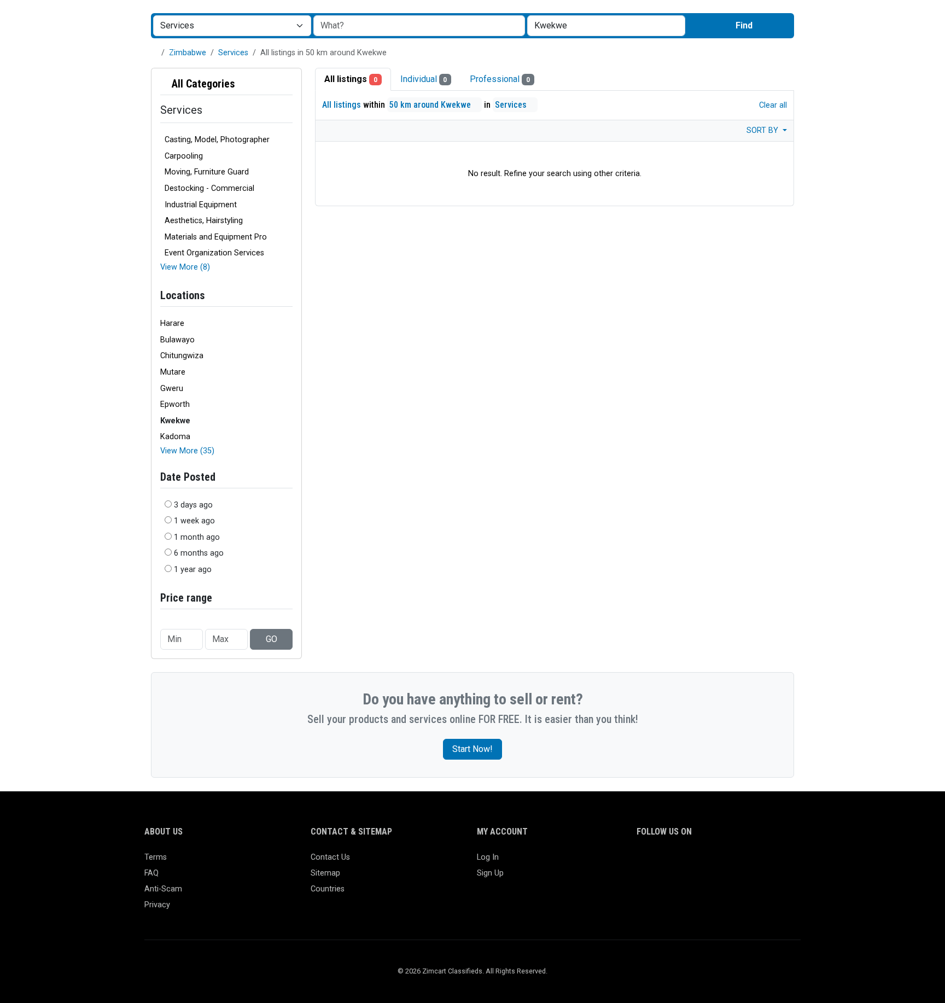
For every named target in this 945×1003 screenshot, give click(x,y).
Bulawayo (177, 340)
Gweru (171, 388)
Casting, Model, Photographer (217, 139)
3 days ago (193, 505)
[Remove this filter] (288, 84)
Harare (172, 323)
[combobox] (606, 25)
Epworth (175, 404)
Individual (423, 79)
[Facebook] (643, 862)
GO (271, 639)
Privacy (157, 904)
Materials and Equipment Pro (216, 237)
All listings (350, 79)
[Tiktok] (723, 862)
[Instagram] (675, 862)
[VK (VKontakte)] (770, 862)
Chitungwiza (181, 355)
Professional (500, 79)
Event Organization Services (214, 253)
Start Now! (472, 749)
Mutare (172, 372)
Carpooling (184, 156)
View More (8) (185, 267)
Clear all (772, 105)
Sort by (763, 130)
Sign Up (490, 873)
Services (233, 52)
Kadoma (175, 436)
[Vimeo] (754, 862)
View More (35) (187, 451)
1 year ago (193, 569)
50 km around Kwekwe (431, 105)
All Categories (202, 83)
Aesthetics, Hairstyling (204, 220)
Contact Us (330, 857)
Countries (328, 889)
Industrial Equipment (201, 204)
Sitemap (325, 873)
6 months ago (199, 553)
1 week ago (194, 521)
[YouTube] (738, 862)
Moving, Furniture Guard (207, 172)
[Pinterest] (707, 862)
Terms (155, 857)
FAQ (151, 873)
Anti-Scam (163, 889)
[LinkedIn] (691, 862)
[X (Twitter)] (659, 862)
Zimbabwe (187, 52)
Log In (488, 857)
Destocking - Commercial (209, 188)
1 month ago (197, 537)
